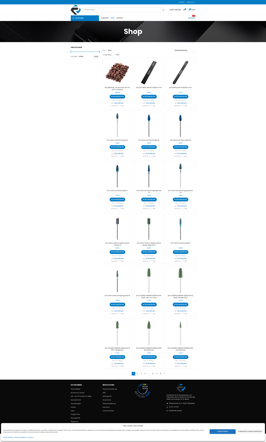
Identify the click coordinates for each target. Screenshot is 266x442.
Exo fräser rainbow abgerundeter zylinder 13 (117, 244)
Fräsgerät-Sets (75, 414)
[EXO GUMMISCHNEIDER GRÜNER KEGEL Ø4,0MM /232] (180, 333)
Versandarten (107, 400)
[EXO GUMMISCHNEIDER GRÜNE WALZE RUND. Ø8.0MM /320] (180, 281)
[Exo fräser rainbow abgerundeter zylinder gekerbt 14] (149, 228)
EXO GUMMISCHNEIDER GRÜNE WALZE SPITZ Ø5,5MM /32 (117, 349)
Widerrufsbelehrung (109, 403)
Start (104, 50)
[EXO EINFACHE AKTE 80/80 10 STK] (180, 73)
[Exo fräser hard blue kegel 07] (117, 176)
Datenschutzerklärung (20, 437)
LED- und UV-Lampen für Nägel (81, 396)
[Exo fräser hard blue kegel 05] (149, 125)
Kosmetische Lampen (77, 393)
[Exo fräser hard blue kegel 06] (180, 125)
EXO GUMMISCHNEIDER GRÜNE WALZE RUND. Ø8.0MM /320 (180, 296)
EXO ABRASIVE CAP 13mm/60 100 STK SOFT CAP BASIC (117, 88)
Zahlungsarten (107, 396)
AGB (104, 393)
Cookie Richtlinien (8, 437)
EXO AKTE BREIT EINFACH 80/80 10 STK (149, 87)
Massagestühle (75, 418)
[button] (117, 97)
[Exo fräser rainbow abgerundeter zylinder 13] (117, 228)
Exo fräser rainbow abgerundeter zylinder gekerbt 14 (149, 244)
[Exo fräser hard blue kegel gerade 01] (149, 176)
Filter (96, 56)
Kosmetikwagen (76, 403)
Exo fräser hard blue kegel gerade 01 (149, 192)
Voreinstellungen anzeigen (250, 431)
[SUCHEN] (163, 10)
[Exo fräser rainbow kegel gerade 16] (117, 281)
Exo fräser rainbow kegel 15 (180, 243)
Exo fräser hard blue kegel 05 (148, 140)
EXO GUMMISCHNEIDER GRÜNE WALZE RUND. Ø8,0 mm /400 (149, 296)
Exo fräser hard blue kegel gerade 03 (180, 192)
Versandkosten (119, 103)
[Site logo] (76, 10)
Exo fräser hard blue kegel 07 (117, 191)
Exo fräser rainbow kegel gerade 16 (117, 295)
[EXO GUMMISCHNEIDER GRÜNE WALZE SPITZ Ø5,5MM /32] (117, 333)
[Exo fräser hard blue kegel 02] (117, 125)
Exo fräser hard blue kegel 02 (117, 140)
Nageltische (74, 421)
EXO (118, 55)
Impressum (30, 437)
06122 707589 (174, 407)
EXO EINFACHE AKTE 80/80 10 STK (180, 87)
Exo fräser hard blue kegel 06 (180, 140)
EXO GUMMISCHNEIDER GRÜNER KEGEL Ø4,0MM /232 (180, 349)
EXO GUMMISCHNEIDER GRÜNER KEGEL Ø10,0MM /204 (149, 349)
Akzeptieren (223, 431)
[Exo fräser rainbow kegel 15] (180, 228)
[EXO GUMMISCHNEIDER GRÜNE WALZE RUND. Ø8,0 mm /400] (149, 281)
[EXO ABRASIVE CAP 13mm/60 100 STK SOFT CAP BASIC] (117, 73)
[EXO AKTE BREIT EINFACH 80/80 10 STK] (149, 73)
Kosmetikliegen (75, 389)
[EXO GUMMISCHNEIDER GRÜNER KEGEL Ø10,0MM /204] (149, 333)
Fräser (73, 411)
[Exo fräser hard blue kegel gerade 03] (180, 176)
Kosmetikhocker (76, 400)
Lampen (73, 407)
